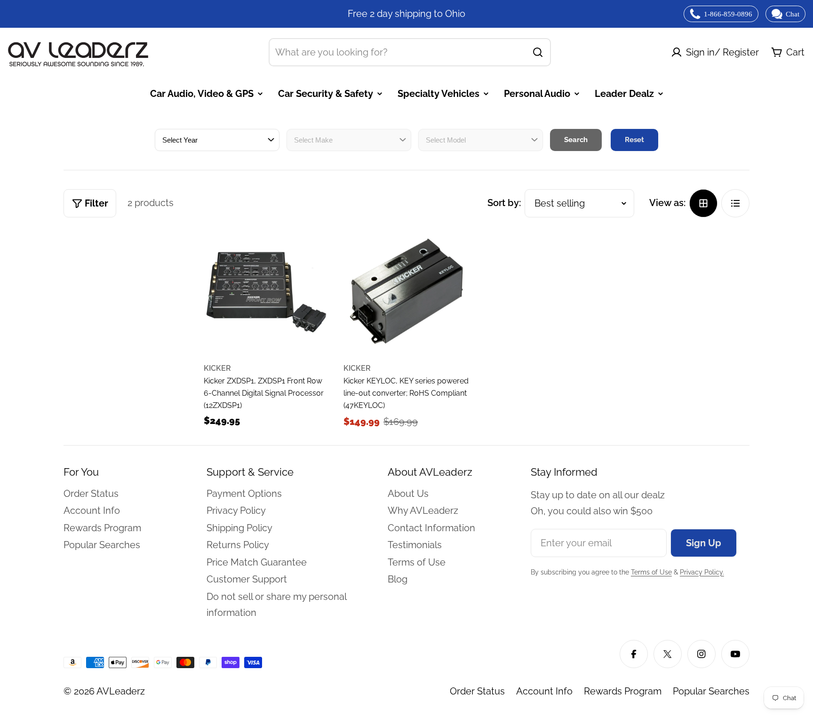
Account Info (544, 691)
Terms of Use (651, 572)
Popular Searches (711, 691)
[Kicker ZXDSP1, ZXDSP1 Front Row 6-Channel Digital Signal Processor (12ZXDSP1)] (267, 292)
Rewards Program (623, 691)
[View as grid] (703, 203)
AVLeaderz (120, 691)
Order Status (477, 691)
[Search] (537, 52)
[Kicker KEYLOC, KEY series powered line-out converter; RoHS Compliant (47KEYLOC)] (406, 292)
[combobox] (410, 52)
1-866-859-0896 (728, 14)
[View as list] (735, 203)
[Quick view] (313, 252)
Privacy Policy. (702, 572)
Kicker (217, 368)
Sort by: (504, 202)
